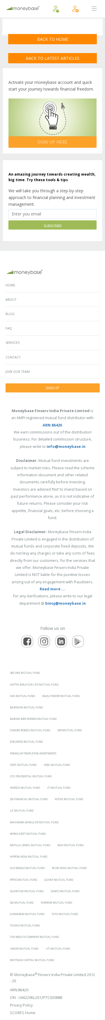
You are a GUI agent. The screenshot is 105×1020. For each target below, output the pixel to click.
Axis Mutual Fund (22, 696)
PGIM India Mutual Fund (69, 868)
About (11, 299)
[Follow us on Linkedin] (61, 641)
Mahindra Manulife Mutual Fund (34, 822)
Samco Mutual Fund (65, 891)
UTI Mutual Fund (58, 949)
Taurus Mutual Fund (25, 925)
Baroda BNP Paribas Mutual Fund (33, 719)
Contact (13, 357)
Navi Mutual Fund (70, 845)
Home (10, 285)
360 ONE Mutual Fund (25, 673)
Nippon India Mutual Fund (28, 856)
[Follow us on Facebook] (27, 641)
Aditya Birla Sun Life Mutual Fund (34, 684)
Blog (10, 314)
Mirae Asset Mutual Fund (28, 834)
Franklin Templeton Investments (33, 753)
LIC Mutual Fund (22, 810)
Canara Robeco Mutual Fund (30, 730)
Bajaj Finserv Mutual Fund (61, 696)
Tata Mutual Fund (65, 914)
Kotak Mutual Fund (69, 799)
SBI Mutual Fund (22, 903)
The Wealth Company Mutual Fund (34, 937)
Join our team (18, 371)
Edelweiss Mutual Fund (26, 742)
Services (13, 342)
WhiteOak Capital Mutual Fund (32, 960)
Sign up (52, 387)
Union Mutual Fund (24, 949)
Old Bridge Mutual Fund (27, 868)
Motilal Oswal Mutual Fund (30, 845)
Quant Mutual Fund (58, 880)
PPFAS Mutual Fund (23, 880)
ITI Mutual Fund (58, 788)
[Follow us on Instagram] (44, 641)
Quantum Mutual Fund (26, 891)
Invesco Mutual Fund (25, 788)
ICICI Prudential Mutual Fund (31, 776)
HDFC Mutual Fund (23, 765)
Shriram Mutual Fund (56, 903)
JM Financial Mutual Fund (29, 799)
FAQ (9, 328)
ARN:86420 (19, 989)
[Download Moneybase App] (78, 641)
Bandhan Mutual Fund (26, 707)
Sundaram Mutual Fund (27, 914)
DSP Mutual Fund (69, 730)
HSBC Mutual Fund (57, 765)
